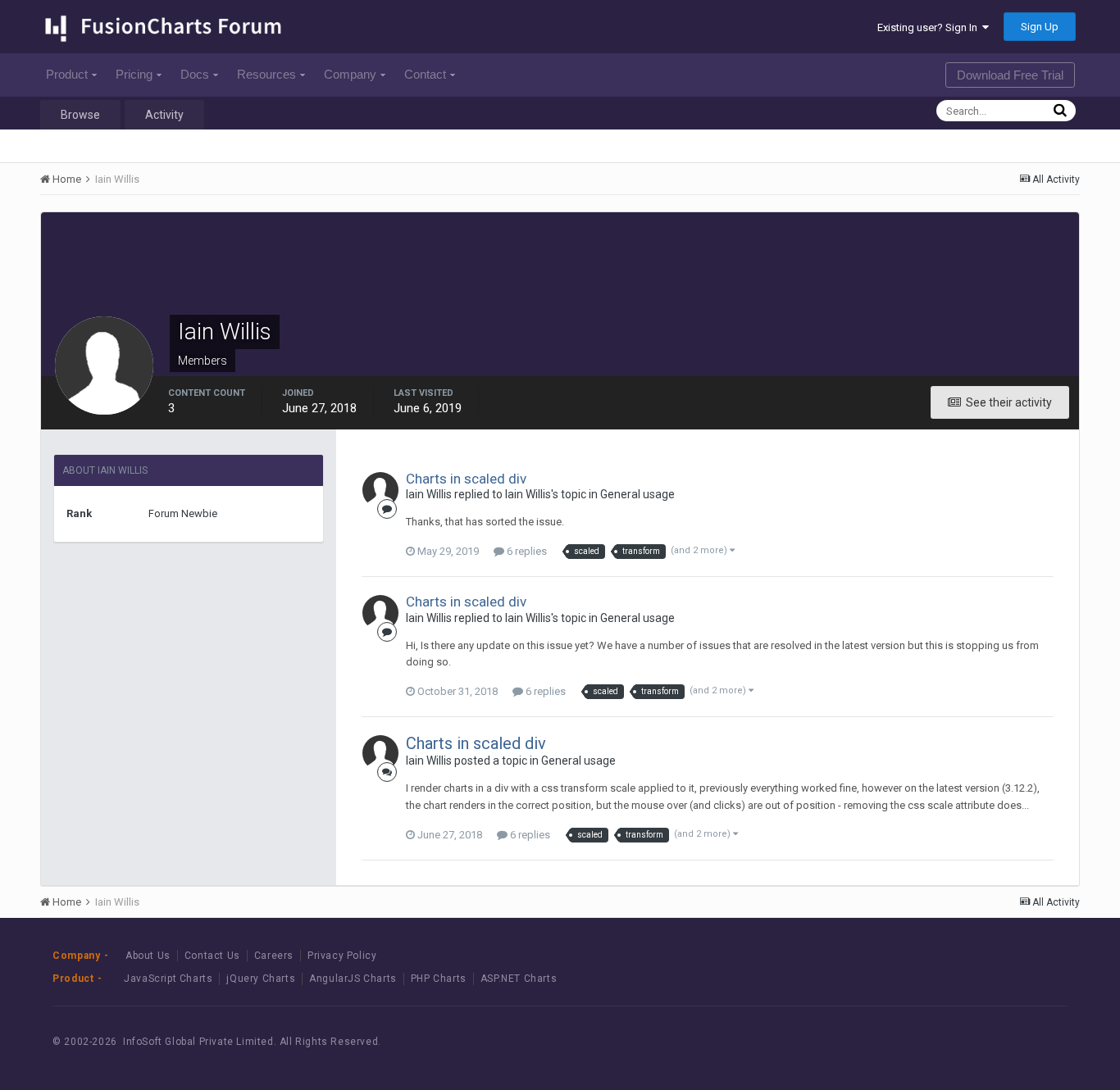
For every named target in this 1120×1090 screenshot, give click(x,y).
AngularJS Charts (353, 978)
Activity (164, 114)
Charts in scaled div (466, 478)
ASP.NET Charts (518, 978)
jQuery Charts (260, 978)
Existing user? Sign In (929, 27)
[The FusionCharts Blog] (923, 1042)
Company (350, 74)
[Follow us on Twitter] (997, 1042)
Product (67, 74)
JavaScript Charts (168, 978)
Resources (266, 74)
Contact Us (212, 955)
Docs (194, 74)
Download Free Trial (1010, 75)
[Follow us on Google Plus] (1034, 1042)
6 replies (525, 551)
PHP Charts (439, 978)
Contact (425, 74)
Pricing (134, 74)
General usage (637, 494)
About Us (148, 955)
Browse (80, 114)
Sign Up (1040, 26)
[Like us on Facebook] (960, 1042)
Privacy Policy (341, 955)
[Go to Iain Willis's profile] (380, 490)
